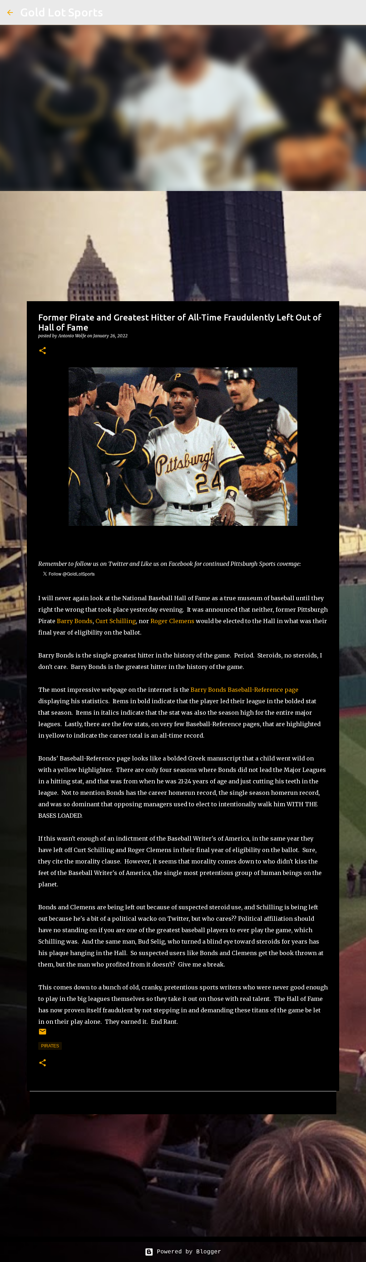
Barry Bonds (75, 621)
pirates (50, 1045)
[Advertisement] (183, 245)
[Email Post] (42, 1034)
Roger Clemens (172, 621)
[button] (42, 351)
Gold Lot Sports (61, 12)
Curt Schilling (115, 621)
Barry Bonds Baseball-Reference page (244, 689)
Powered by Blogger (187, 1252)
